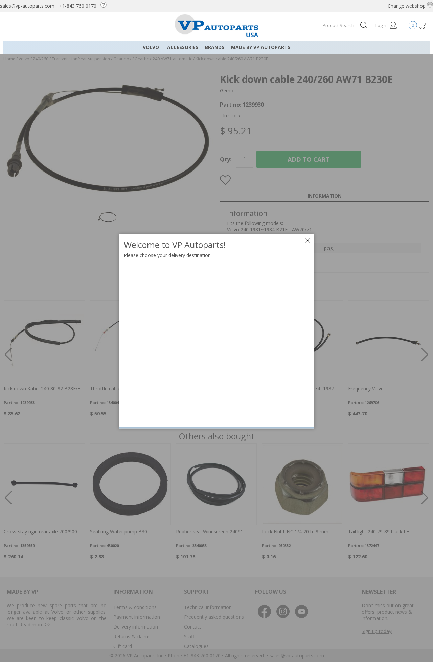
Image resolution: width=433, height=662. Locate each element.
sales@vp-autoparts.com (27, 6)
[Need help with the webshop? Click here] (105, 6)
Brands (214, 47)
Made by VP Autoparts (260, 47)
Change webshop (407, 6)
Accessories (182, 47)
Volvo (151, 47)
